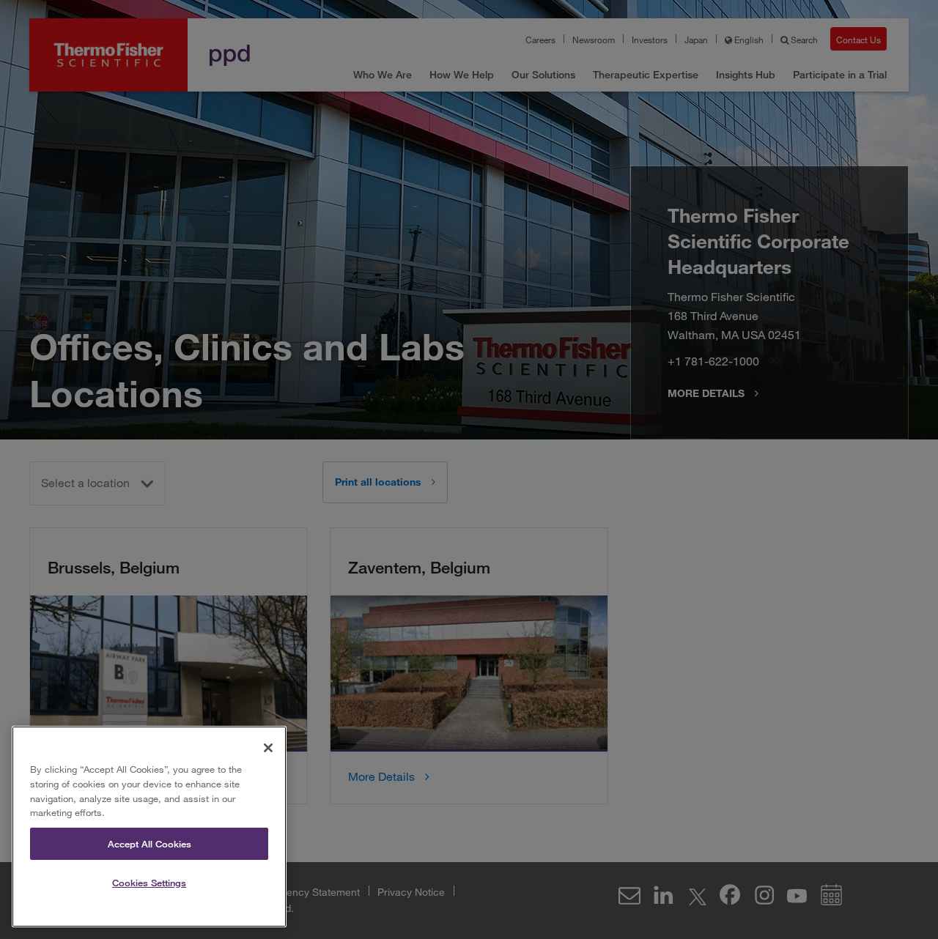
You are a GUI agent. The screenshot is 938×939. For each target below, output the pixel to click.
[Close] (268, 748)
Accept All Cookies (149, 844)
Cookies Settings (149, 882)
